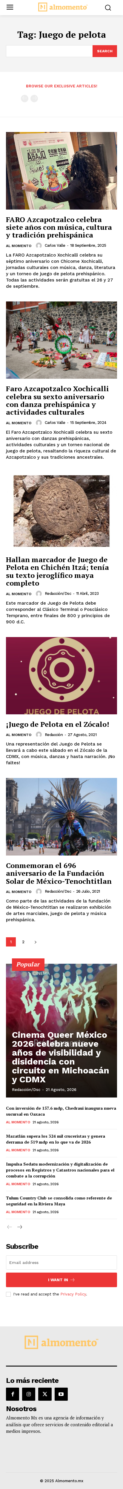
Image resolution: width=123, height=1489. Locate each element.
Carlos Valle (55, 245)
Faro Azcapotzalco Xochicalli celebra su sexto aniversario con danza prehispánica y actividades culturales (57, 400)
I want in (58, 1280)
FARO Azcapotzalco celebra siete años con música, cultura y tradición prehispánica (59, 227)
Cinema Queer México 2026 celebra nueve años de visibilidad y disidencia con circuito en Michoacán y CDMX (60, 1056)
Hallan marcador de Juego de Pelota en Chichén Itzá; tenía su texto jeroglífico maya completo (57, 571)
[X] (44, 1394)
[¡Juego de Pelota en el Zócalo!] (61, 675)
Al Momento (18, 246)
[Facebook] (12, 1394)
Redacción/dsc (58, 593)
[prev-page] (24, 98)
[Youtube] (61, 1394)
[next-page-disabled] (34, 98)
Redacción (54, 734)
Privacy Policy (73, 1294)
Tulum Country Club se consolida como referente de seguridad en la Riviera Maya (59, 1201)
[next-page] (35, 941)
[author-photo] (40, 246)
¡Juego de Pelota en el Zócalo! (57, 724)
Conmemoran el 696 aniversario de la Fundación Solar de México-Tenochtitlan (59, 873)
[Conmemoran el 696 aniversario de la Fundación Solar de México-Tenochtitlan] (61, 816)
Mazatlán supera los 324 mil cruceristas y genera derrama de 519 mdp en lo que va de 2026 (55, 1139)
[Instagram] (28, 1394)
